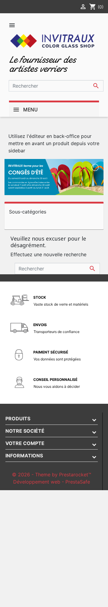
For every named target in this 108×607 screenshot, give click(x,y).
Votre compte (24, 443)
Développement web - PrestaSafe (51, 482)
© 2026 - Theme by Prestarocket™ (51, 475)
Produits (17, 419)
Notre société (24, 431)
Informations (24, 456)
